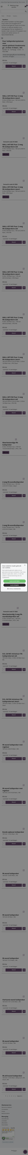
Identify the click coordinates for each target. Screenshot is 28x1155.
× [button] (24, 565)
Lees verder (13, 577)
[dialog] (14, 577)
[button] (14, 589)
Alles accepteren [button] (15, 581)
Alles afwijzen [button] (14, 585)
